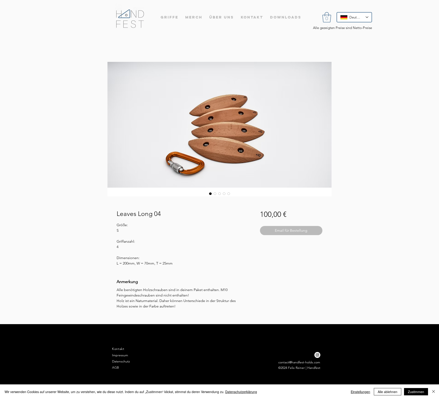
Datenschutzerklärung (241, 391)
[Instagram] (317, 355)
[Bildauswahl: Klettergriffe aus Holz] (210, 193)
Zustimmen (416, 391)
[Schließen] (433, 391)
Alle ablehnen (387, 391)
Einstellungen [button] (360, 391)
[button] (326, 17)
